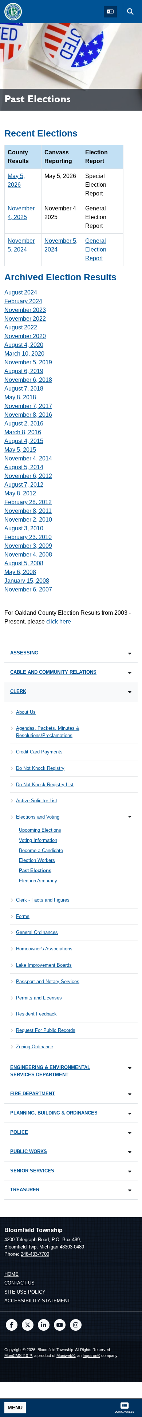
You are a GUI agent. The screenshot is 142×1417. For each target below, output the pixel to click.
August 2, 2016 (23, 423)
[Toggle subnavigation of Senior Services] (130, 1171)
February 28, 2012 (28, 502)
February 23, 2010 (28, 537)
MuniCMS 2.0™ (18, 1355)
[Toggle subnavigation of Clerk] (130, 692)
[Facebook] (11, 1325)
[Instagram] (76, 1325)
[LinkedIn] (44, 1325)
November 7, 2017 (28, 406)
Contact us (19, 1283)
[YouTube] (60, 1325)
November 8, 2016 (28, 415)
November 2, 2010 (28, 519)
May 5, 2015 (20, 450)
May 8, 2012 (20, 493)
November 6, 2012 (28, 476)
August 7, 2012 (23, 485)
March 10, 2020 (24, 354)
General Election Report (95, 249)
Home (11, 1274)
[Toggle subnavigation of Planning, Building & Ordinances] (130, 1113)
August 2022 (20, 327)
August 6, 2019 (23, 371)
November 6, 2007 (28, 589)
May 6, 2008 (20, 572)
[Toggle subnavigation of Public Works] (130, 1152)
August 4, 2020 (23, 345)
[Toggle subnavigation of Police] (130, 1133)
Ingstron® (91, 1355)
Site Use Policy (25, 1292)
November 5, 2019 (28, 362)
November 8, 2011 (28, 511)
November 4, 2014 (28, 458)
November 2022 (25, 319)
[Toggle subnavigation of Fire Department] (130, 1094)
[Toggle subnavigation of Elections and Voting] (130, 816)
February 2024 (23, 301)
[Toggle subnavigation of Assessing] (130, 653)
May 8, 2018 (20, 397)
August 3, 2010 (23, 528)
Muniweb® (65, 1355)
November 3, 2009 (28, 546)
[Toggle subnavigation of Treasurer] (130, 1190)
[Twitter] (27, 1325)
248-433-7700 (35, 1254)
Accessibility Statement (37, 1300)
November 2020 (25, 336)
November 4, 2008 (28, 554)
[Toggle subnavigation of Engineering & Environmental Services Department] (130, 1068)
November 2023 (25, 310)
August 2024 (20, 292)
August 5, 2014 (23, 467)
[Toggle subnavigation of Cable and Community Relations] (130, 672)
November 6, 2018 (28, 380)
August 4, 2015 (23, 441)
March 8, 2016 (22, 432)
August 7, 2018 (23, 388)
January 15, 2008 (26, 581)
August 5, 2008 (23, 563)
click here (58, 621)
